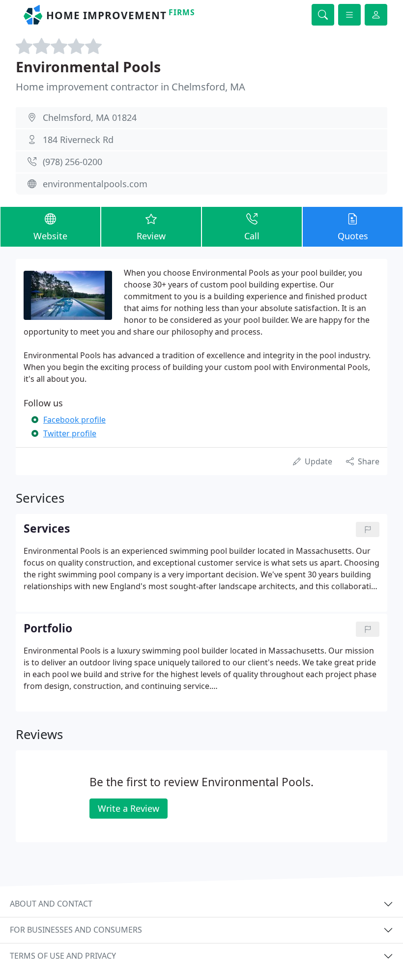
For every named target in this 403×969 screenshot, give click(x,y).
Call (251, 236)
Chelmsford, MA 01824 (90, 117)
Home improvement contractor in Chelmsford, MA (130, 86)
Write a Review (128, 808)
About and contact (51, 903)
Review (151, 236)
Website (50, 236)
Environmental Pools (88, 66)
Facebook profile (74, 419)
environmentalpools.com (95, 184)
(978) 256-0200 (72, 162)
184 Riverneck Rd (78, 139)
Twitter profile (69, 433)
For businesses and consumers (76, 929)
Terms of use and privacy (63, 955)
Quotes (353, 236)
